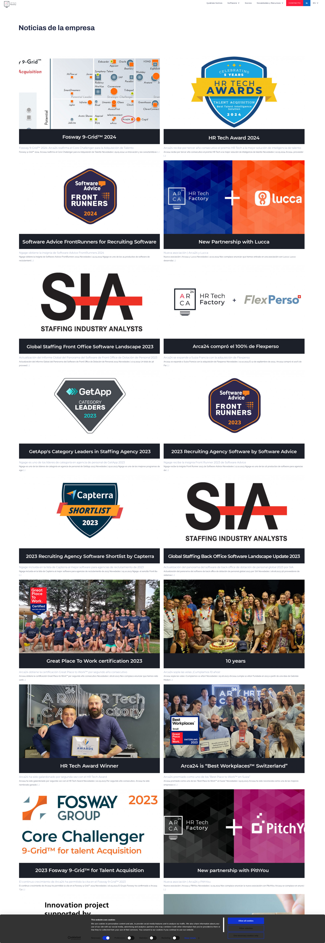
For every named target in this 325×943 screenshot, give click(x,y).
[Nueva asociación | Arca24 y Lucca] (234, 204)
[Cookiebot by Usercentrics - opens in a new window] (74, 938)
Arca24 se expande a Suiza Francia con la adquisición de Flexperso (207, 357)
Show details (190, 938)
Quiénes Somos (214, 3)
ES (314, 3)
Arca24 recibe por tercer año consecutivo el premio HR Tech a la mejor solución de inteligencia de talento (232, 147)
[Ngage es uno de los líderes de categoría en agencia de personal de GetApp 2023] (89, 414)
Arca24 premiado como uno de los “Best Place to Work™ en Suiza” (207, 776)
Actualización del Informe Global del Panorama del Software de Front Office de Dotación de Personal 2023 (88, 357)
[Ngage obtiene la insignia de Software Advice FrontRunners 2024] (89, 204)
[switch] (130, 938)
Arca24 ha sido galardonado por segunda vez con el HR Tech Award (63, 776)
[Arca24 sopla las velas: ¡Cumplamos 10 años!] (234, 624)
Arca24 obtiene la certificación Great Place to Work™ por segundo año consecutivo (73, 672)
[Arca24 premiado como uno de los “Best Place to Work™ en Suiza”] (234, 728)
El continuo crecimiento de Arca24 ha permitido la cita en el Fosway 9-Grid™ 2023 (72, 881)
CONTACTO (295, 3)
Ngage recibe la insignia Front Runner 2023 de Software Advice (205, 462)
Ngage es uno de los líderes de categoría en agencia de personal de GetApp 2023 (72, 462)
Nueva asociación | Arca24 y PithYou (187, 881)
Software (232, 3)
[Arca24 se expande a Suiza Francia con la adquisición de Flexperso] (234, 309)
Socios (248, 3)
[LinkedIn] (306, 3)
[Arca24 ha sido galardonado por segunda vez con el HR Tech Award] (89, 728)
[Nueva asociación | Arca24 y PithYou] (234, 833)
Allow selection (246, 928)
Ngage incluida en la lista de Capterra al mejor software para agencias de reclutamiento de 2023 (81, 567)
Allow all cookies (245, 921)
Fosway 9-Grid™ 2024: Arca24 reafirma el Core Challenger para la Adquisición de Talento (76, 147)
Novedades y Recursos (269, 3)
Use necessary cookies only (246, 936)
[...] (158, 152)
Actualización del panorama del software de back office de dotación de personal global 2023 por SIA (228, 567)
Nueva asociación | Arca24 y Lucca (186, 252)
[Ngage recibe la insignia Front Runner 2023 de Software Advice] (234, 414)
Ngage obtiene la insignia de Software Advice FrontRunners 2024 (61, 252)
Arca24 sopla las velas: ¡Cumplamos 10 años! (192, 672)
